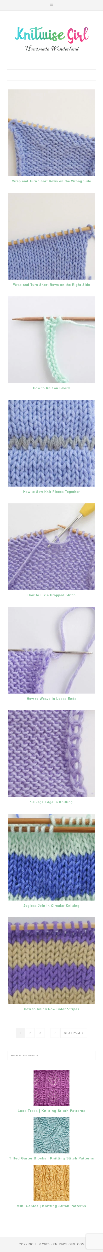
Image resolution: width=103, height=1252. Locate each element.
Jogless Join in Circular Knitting (51, 906)
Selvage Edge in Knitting (51, 802)
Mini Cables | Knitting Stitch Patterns (51, 1206)
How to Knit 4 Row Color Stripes (51, 1009)
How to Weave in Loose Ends (51, 699)
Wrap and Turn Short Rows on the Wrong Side (51, 181)
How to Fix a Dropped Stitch (52, 595)
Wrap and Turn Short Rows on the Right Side (51, 285)
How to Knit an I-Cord (51, 388)
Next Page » (73, 1033)
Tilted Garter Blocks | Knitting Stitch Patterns (51, 1158)
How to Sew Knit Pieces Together (51, 492)
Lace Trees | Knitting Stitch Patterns (52, 1111)
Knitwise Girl (51, 38)
